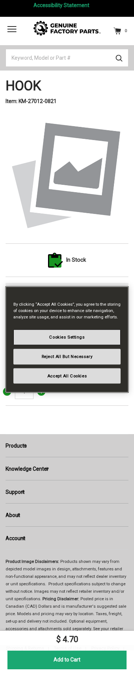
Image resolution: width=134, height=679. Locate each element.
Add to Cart (67, 660)
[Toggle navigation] (12, 29)
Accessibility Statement (61, 5)
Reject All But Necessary (67, 356)
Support (15, 492)
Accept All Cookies (67, 375)
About (13, 515)
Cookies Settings (66, 336)
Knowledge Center (27, 469)
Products (16, 446)
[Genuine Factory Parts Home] (67, 28)
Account (15, 538)
